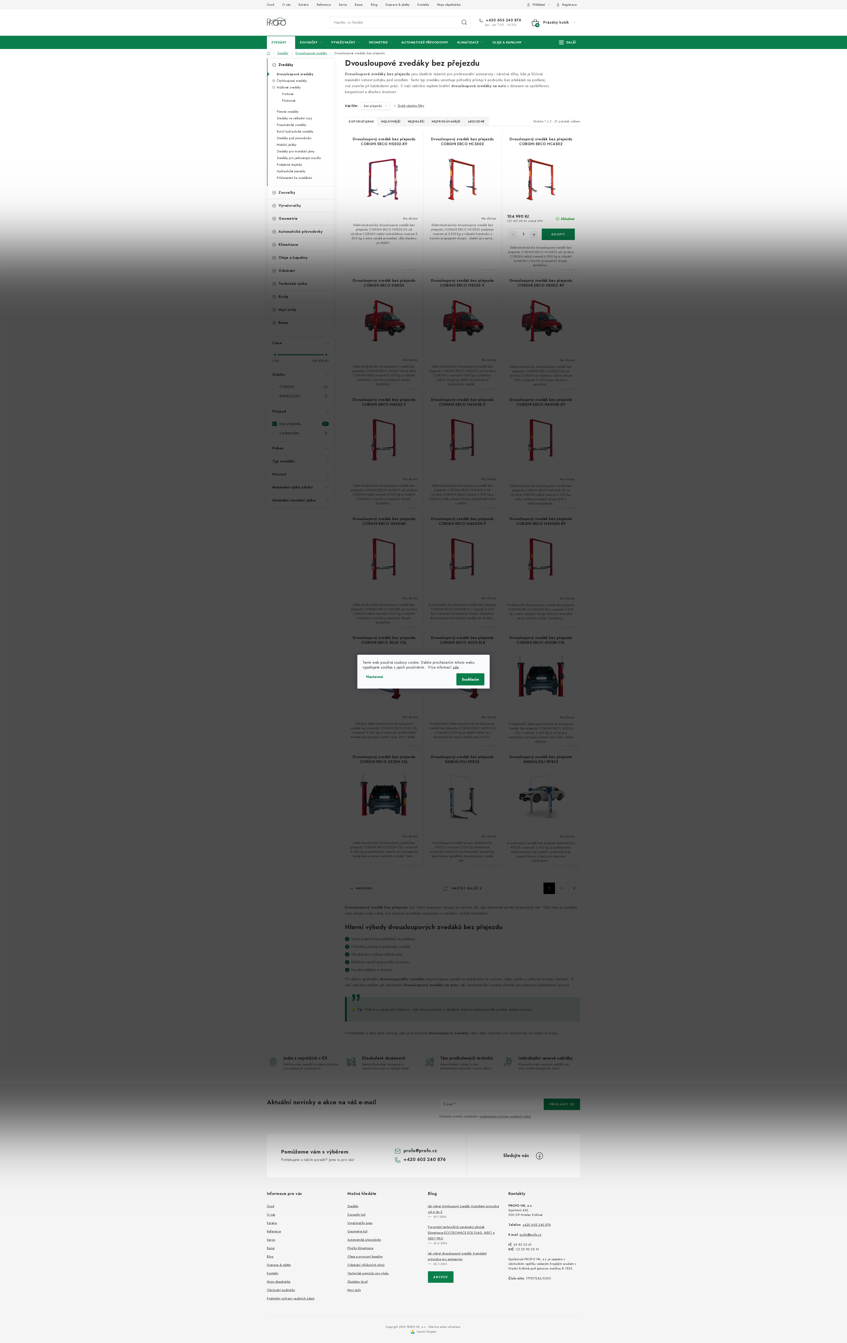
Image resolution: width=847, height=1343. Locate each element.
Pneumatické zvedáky (291, 125)
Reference (324, 4)
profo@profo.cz (420, 1151)
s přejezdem (303, 433)
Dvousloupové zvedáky (295, 74)
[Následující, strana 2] (562, 888)
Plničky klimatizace (360, 1248)
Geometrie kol (357, 1231)
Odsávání (287, 270)
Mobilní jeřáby (286, 145)
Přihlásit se (562, 1104)
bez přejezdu (303, 423)
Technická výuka (293, 283)
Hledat (464, 22)
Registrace (569, 4)
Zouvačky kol (356, 1214)
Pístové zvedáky (288, 111)
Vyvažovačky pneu (360, 1223)
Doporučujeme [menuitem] (361, 122)
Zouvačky (287, 192)
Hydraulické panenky (291, 171)
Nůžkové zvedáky (289, 87)
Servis (343, 4)
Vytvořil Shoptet (426, 1332)
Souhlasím (470, 679)
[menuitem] (281, 42)
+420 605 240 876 (503, 20)
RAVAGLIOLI (303, 396)
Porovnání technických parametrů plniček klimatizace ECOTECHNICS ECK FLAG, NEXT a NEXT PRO (461, 1233)
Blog (374, 4)
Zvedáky (286, 64)
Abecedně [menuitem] (476, 122)
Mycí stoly (287, 309)
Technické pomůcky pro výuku (368, 1273)
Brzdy (284, 296)
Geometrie (288, 218)
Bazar (359, 4)
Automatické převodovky (300, 231)
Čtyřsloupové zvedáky (292, 81)
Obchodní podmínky (281, 1290)
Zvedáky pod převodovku (294, 138)
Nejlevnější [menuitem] (391, 122)
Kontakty (423, 4)
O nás (286, 4)
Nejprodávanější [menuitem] (446, 122)
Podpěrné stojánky (289, 164)
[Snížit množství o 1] (513, 235)
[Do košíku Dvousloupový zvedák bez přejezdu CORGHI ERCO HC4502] (558, 234)
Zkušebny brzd (357, 1281)
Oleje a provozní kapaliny (365, 1256)
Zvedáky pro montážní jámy (296, 151)
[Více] (567, 42)
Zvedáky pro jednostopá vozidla (299, 158)
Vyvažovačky (290, 205)
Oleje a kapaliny (293, 257)
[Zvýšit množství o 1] (534, 235)
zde (456, 667)
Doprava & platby (398, 4)
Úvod (270, 4)
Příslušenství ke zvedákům (294, 178)
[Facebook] (539, 1155)
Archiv (440, 1277)
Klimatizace (288, 244)
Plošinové (289, 100)
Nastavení (374, 676)
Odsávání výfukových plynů (366, 1265)
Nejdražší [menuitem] (416, 122)
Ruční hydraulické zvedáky (295, 131)
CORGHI (303, 386)
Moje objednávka (449, 4)
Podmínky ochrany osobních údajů (291, 1298)
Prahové (288, 94)
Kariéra (304, 4)
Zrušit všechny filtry (411, 105)
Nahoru (364, 888)
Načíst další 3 (466, 888)
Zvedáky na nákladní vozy (294, 118)
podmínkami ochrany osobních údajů (505, 1116)
